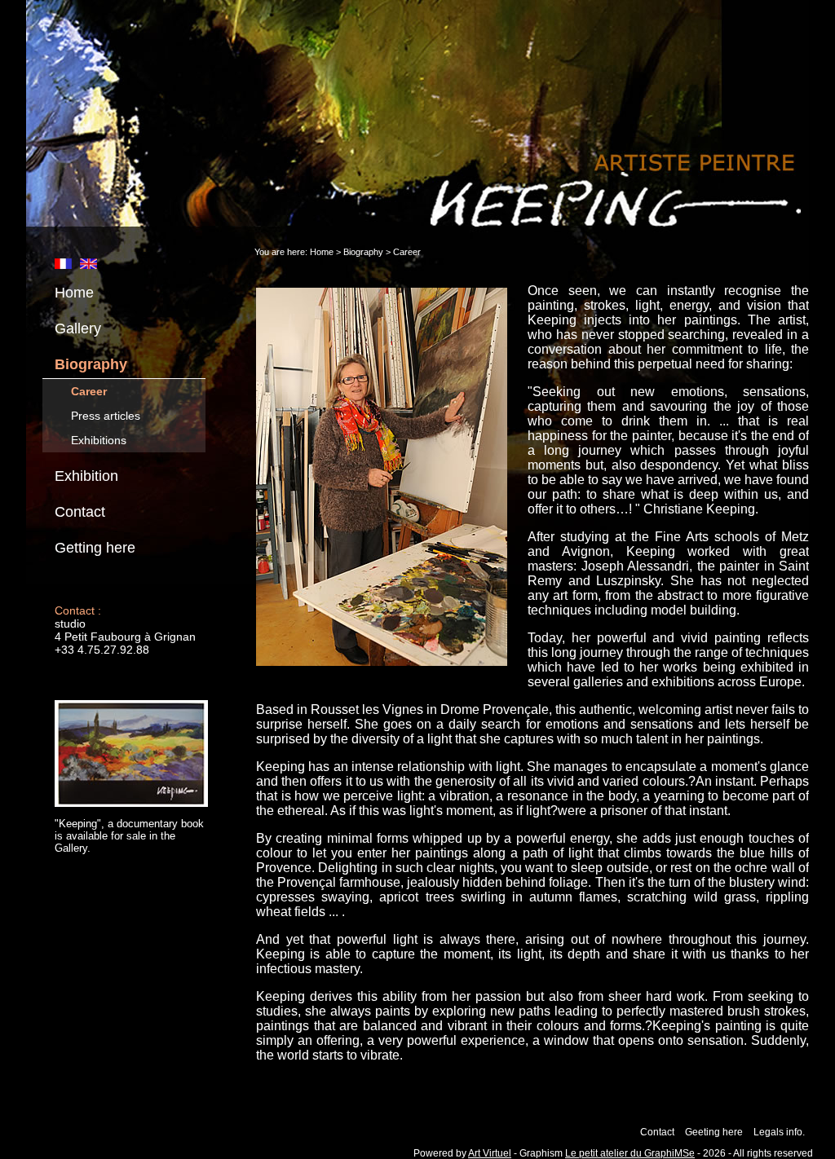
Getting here (95, 548)
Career (89, 391)
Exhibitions (98, 440)
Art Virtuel (489, 1153)
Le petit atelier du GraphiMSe (630, 1153)
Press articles (105, 415)
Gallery (78, 328)
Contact (80, 512)
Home (74, 292)
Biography (91, 364)
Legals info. (779, 1132)
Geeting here (714, 1132)
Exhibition (86, 476)
